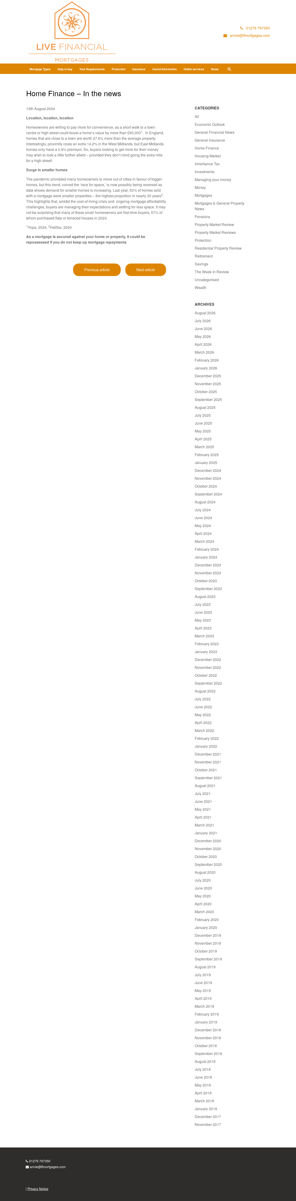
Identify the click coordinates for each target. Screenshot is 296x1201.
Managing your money (213, 179)
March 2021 (204, 825)
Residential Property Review (218, 248)
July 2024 (203, 509)
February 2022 (207, 738)
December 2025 (208, 375)
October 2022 (206, 675)
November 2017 (208, 1124)
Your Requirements (92, 69)
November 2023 (208, 572)
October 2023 (206, 580)
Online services (194, 69)
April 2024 (203, 533)
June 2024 (203, 517)
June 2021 (203, 801)
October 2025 (206, 391)
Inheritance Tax (207, 163)
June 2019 (203, 982)
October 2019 (206, 951)
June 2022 (203, 706)
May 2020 (203, 896)
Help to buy (65, 69)
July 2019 (203, 974)
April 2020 (203, 903)
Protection (118, 69)
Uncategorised (207, 279)
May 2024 (203, 525)
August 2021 (205, 785)
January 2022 (206, 746)
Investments (204, 171)
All (197, 116)
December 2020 (208, 840)
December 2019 (208, 935)
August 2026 (205, 312)
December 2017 (208, 1116)
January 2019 (206, 1022)
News (215, 69)
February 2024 (207, 549)
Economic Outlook (210, 124)
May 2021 (203, 809)
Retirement (204, 256)
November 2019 (208, 943)
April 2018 (203, 1093)
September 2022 (208, 683)
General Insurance (210, 140)
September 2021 (208, 777)
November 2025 (208, 383)
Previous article (97, 269)
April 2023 (203, 628)
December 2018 (208, 1030)
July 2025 (203, 415)
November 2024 (208, 478)
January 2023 (206, 651)
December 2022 (208, 659)
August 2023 (205, 596)
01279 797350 (39, 1161)
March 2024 (204, 541)
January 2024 (206, 557)
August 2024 (205, 502)
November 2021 (208, 762)
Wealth (200, 287)
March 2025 (204, 446)
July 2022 (203, 699)
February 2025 (207, 454)
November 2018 (208, 1037)
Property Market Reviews (215, 232)
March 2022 (204, 730)
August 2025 (205, 407)
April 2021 (203, 817)
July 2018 (203, 1069)
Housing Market (208, 156)
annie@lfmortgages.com (48, 1166)
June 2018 (203, 1077)
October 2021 (206, 769)
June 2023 (203, 612)
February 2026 (207, 360)
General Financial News (214, 132)
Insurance (138, 69)
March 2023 (204, 636)
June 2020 (203, 888)
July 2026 (203, 320)
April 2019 (203, 998)
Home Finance (207, 148)
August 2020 (205, 872)
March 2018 (204, 1100)
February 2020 (207, 919)
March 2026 (204, 352)
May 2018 (203, 1085)
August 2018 (205, 1061)
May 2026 (203, 336)
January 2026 (206, 368)
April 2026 (203, 344)
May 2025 (203, 431)
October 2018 (206, 1045)
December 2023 (208, 565)
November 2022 (208, 667)
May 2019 (203, 990)
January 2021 (206, 833)
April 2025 (203, 439)
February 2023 (207, 643)
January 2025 (206, 462)
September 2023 (208, 588)
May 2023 (203, 620)
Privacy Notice (38, 1188)
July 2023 (203, 604)
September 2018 (208, 1053)
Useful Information (164, 69)
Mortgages (203, 195)
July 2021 (203, 793)
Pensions (202, 216)
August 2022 (205, 691)
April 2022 (203, 722)
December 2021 (208, 754)
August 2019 (205, 966)
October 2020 (206, 856)
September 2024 (208, 494)
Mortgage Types (40, 69)
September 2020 (208, 864)
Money (200, 187)
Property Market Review (214, 224)
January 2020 (206, 927)
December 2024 (208, 470)
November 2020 (208, 848)
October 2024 (206, 486)
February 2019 (207, 1014)
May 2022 (203, 714)
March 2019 (204, 1006)
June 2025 (203, 423)
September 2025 (208, 399)
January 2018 (206, 1108)
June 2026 (203, 328)
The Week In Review (212, 271)
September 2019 (208, 959)
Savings (201, 264)
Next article (145, 269)
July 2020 (203, 880)
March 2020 (204, 911)
